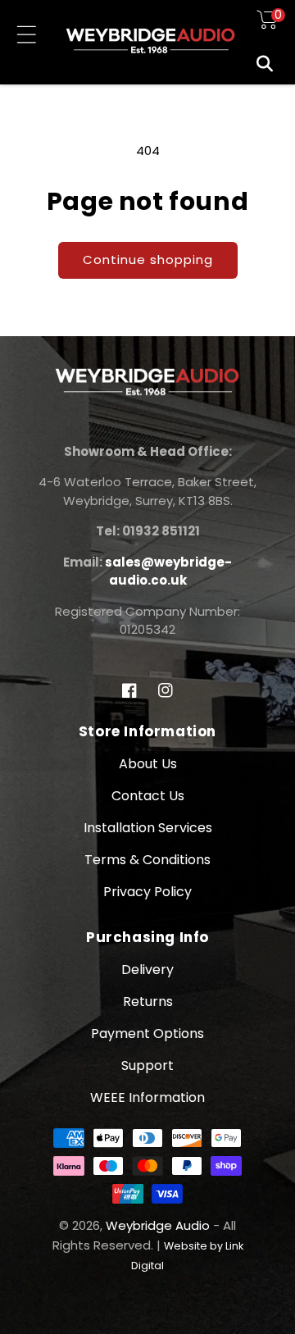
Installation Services (148, 827)
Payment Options (147, 1033)
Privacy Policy (147, 891)
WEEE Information (147, 1097)
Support (147, 1065)
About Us (148, 763)
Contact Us (147, 795)
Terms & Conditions (147, 859)
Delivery (147, 969)
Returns (148, 1001)
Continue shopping (148, 259)
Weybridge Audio (158, 1225)
